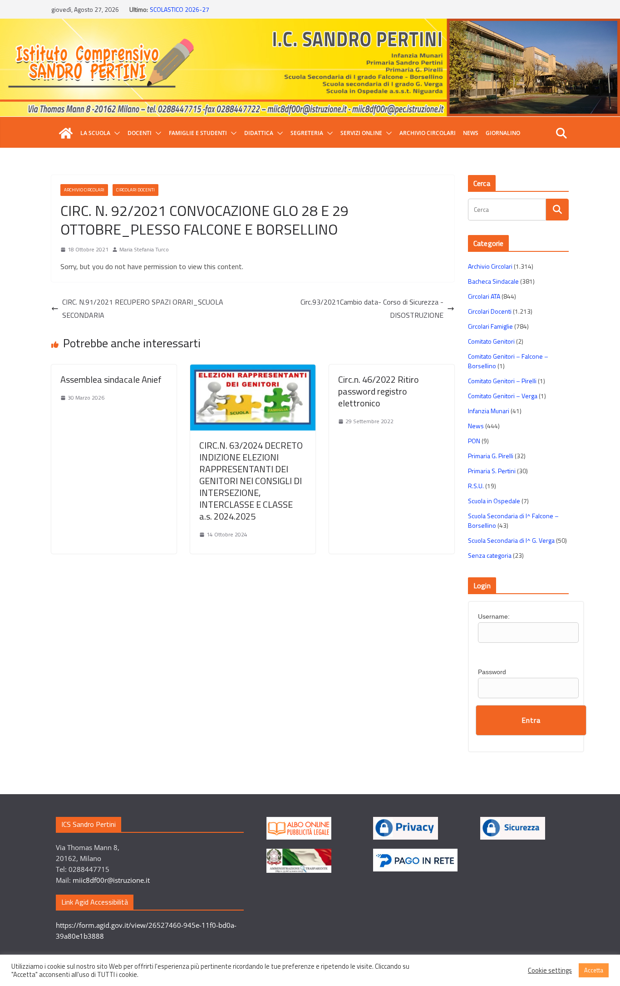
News (470, 133)
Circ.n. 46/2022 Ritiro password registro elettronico (378, 391)
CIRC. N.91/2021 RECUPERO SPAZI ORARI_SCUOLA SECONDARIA (142, 308)
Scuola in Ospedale (494, 501)
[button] (115, 133)
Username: (494, 616)
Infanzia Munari (488, 410)
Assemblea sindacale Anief (111, 379)
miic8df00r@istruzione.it (111, 880)
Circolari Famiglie (490, 326)
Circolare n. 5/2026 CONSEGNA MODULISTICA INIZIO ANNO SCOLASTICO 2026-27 (228, 12)
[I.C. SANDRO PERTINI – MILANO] (66, 133)
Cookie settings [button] (550, 970)
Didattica (258, 133)
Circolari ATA (484, 296)
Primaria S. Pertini (492, 470)
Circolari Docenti (135, 189)
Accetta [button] (593, 970)
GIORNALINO (503, 133)
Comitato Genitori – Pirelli (502, 380)
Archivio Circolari (427, 133)
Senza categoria (490, 555)
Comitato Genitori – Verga (502, 395)
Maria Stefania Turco (144, 249)
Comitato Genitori (491, 341)
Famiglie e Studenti (198, 133)
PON (474, 440)
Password (492, 672)
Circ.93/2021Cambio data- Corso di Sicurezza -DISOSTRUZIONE (371, 308)
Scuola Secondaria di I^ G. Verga (511, 540)
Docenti (140, 133)
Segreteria (306, 133)
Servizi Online (361, 133)
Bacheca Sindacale (493, 281)
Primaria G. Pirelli (490, 455)
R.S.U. (476, 485)
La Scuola (95, 133)
